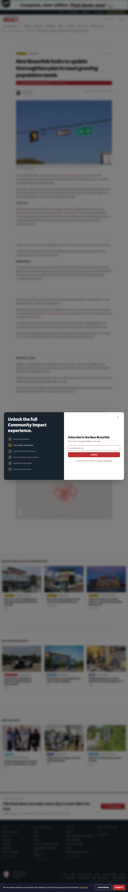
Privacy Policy (108, 460)
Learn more (83, 887)
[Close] (118, 417)
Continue (94, 455)
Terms (100, 460)
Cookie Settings (103, 887)
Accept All (118, 887)
